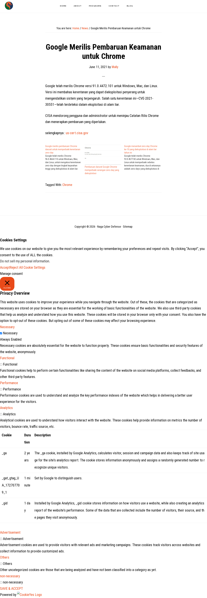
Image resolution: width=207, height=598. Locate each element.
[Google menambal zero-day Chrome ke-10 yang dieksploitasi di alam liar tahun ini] (144, 157)
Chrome (67, 185)
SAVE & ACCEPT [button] (11, 589)
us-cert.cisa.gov (77, 133)
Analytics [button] (6, 408)
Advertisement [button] (10, 532)
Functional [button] (7, 358)
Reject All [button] (16, 267)
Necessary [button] (7, 327)
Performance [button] (9, 383)
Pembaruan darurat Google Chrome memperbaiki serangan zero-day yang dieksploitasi (102, 170)
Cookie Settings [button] (34, 267)
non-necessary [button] (10, 576)
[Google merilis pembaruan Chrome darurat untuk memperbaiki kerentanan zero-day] (65, 157)
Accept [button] (5, 267)
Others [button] (4, 557)
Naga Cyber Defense (9, 6)
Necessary (10, 333)
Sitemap (127, 226)
